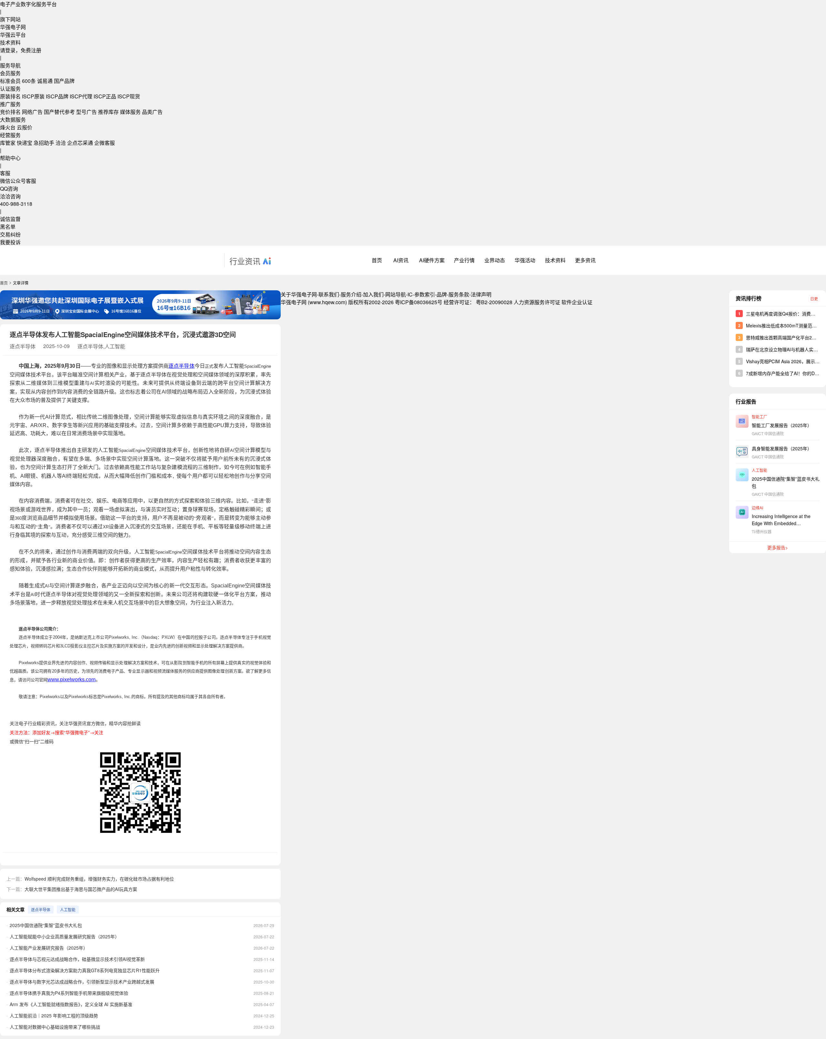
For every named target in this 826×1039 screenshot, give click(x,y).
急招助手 (44, 142)
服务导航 (10, 65)
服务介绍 (351, 294)
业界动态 (494, 260)
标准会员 (10, 81)
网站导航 (395, 294)
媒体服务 (130, 111)
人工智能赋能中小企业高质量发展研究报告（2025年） (64, 936)
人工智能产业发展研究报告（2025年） (49, 947)
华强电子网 (13, 27)
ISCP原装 (33, 96)
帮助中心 (10, 158)
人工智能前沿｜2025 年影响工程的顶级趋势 (54, 1015)
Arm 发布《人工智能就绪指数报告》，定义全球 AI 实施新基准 (71, 1004)
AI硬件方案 (432, 260)
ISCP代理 (81, 96)
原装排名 (10, 96)
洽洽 (60, 142)
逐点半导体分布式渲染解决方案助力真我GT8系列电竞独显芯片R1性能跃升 (85, 970)
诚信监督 (10, 219)
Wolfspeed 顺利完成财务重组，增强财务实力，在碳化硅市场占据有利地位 (99, 878)
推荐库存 (108, 111)
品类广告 (152, 111)
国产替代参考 (59, 111)
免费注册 (31, 50)
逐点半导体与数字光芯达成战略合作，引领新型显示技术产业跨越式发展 (82, 981)
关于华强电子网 (299, 294)
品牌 (442, 294)
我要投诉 (10, 242)
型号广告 (86, 111)
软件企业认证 (576, 302)
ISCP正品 (105, 96)
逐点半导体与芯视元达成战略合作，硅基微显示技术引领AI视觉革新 (77, 959)
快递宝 (24, 142)
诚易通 (45, 81)
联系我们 (328, 294)
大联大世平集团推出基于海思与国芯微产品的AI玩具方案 (81, 889)
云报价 (24, 127)
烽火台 (7, 127)
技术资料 (10, 42)
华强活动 (525, 260)
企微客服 (104, 142)
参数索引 (424, 294)
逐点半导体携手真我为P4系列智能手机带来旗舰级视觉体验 (69, 993)
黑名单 (7, 226)
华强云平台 (13, 34)
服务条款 (458, 294)
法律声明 (481, 294)
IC (410, 294)
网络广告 (32, 111)
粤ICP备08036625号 (418, 302)
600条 (29, 81)
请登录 (7, 50)
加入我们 (373, 294)
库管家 (7, 142)
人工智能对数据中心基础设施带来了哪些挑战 (55, 1027)
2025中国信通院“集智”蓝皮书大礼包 (46, 925)
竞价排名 (10, 111)
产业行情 (464, 260)
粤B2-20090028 (494, 302)
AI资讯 (400, 260)
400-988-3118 (16, 203)
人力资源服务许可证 (537, 302)
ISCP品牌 (57, 96)
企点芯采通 (80, 142)
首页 (377, 260)
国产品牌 (64, 81)
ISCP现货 (128, 96)
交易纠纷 (10, 234)
